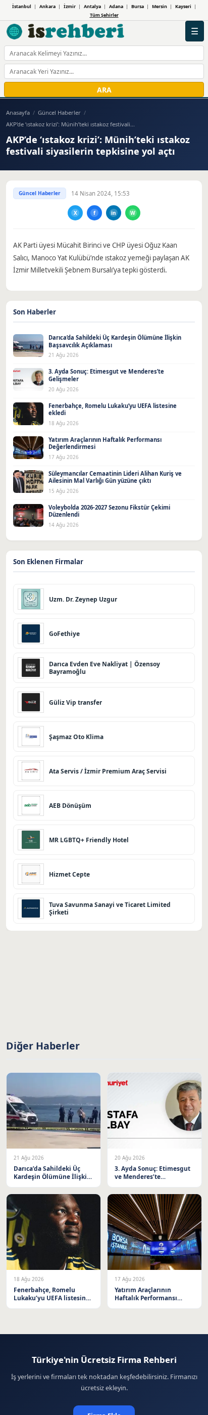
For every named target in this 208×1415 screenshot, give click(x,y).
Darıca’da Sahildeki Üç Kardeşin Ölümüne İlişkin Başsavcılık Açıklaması (114, 341)
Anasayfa (18, 112)
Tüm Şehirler (104, 15)
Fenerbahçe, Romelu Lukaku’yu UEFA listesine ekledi (112, 409)
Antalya (92, 6)
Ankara (47, 6)
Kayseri (183, 6)
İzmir (70, 6)
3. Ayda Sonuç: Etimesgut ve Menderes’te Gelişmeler (106, 375)
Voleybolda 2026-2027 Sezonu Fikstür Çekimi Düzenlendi (109, 511)
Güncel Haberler (59, 112)
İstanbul (21, 6)
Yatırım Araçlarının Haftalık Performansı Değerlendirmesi (105, 443)
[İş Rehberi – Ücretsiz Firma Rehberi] (66, 31)
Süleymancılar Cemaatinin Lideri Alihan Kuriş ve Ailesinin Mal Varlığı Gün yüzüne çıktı (115, 477)
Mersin (159, 6)
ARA (104, 90)
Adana (116, 6)
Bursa (137, 6)
